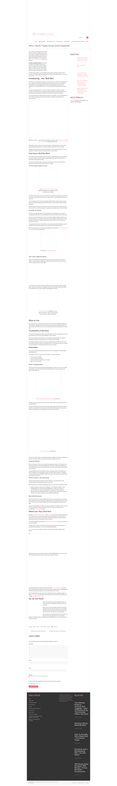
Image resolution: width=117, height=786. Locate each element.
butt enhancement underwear (51, 521)
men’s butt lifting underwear (40, 75)
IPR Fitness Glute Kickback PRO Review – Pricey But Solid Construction (81, 768)
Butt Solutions (67, 41)
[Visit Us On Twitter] (38, 34)
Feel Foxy (31, 529)
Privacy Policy (38, 683)
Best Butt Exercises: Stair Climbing (57, 631)
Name (30, 660)
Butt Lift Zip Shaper (45, 451)
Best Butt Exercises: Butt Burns (38, 631)
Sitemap (87, 782)
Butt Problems (59, 41)
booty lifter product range (37, 596)
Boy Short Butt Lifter (51, 250)
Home (35, 41)
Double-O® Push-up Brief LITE (49, 189)
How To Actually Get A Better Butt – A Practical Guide (81, 737)
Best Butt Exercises (51, 41)
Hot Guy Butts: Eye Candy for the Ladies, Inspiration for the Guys (82, 74)
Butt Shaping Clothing (45, 626)
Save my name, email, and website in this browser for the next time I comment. (45, 681)
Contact (30, 706)
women (49, 514)
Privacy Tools (31, 712)
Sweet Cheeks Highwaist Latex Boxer (45, 398)
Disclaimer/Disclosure (81, 782)
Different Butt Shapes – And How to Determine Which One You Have (82, 59)
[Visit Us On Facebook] (48, 34)
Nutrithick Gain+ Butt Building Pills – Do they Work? (81, 752)
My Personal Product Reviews (78, 41)
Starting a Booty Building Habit (81, 724)
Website (30, 674)
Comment (31, 643)
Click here (72, 100)
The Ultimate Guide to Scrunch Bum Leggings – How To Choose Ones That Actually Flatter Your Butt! (81, 708)
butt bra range (34, 594)
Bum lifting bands (43, 311)
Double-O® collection (57, 587)
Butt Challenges (42, 41)
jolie (31, 626)
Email (30, 667)
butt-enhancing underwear (36, 59)
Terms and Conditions (33, 714)
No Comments (55, 626)
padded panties (38, 508)
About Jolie (31, 700)
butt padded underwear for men (39, 514)
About (87, 41)
